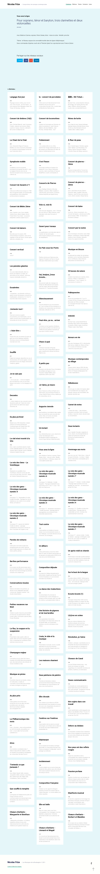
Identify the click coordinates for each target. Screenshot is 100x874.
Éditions (74, 4)
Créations (68, 4)
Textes (80, 4)
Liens (90, 4)
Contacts (85, 4)
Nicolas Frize (14, 4)
